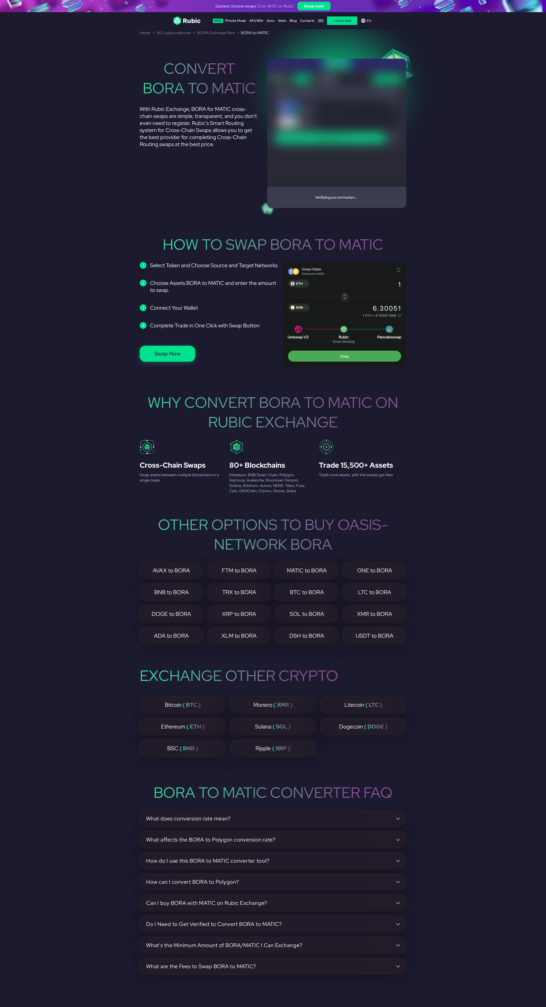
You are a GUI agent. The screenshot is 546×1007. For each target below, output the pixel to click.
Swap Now (167, 353)
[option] (273, 6)
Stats (282, 21)
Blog (293, 21)
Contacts (307, 21)
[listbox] (273, 6)
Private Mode (230, 21)
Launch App (342, 21)
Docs (271, 21)
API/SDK (256, 21)
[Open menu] (321, 21)
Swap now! (314, 6)
